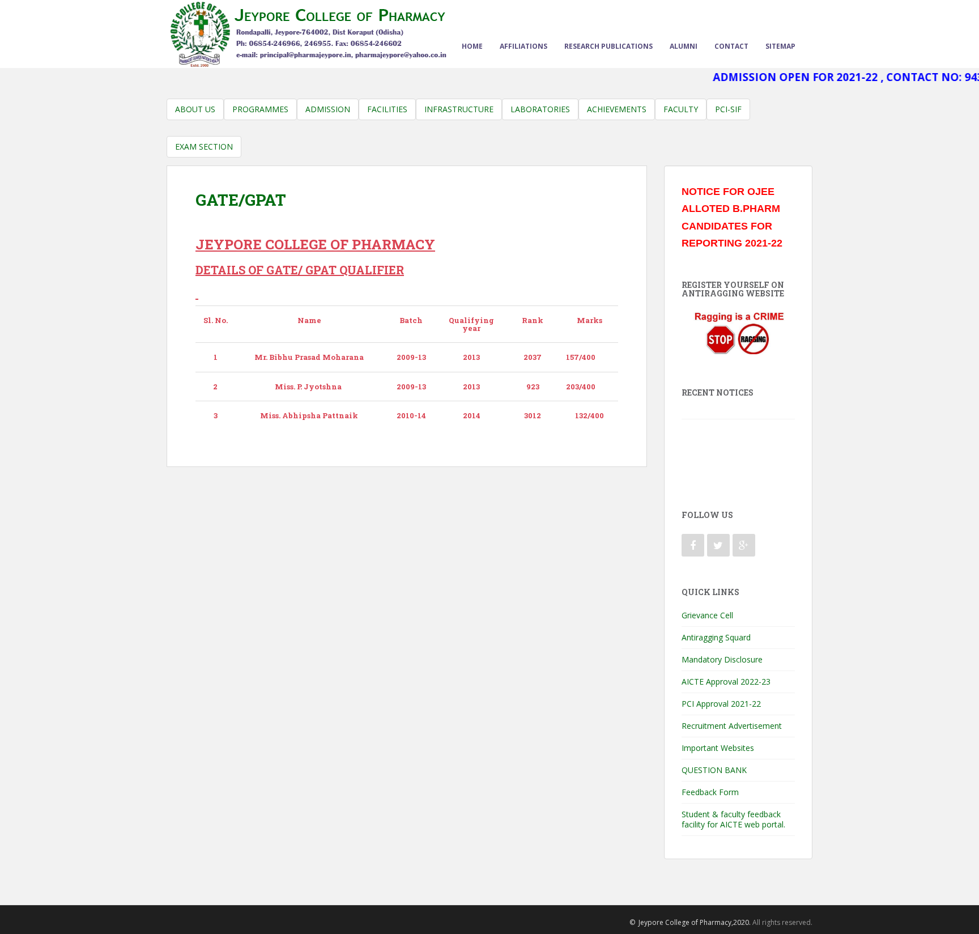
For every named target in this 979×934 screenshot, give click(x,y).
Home (472, 46)
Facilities (387, 109)
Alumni (683, 46)
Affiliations (523, 46)
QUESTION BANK (714, 770)
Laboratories (540, 109)
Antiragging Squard (716, 637)
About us (195, 109)
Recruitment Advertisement (732, 725)
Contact (731, 46)
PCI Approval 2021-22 (721, 703)
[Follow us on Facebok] (693, 545)
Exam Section (204, 146)
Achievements (616, 109)
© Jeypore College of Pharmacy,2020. (690, 922)
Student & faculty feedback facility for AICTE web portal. (733, 819)
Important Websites (718, 747)
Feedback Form (710, 792)
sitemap (780, 46)
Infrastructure (458, 109)
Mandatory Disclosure (722, 659)
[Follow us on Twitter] (718, 545)
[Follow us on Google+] (744, 545)
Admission (327, 109)
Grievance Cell (707, 615)
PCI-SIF (728, 109)
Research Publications (608, 46)
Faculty (680, 109)
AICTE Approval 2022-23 (726, 681)
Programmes (260, 109)
